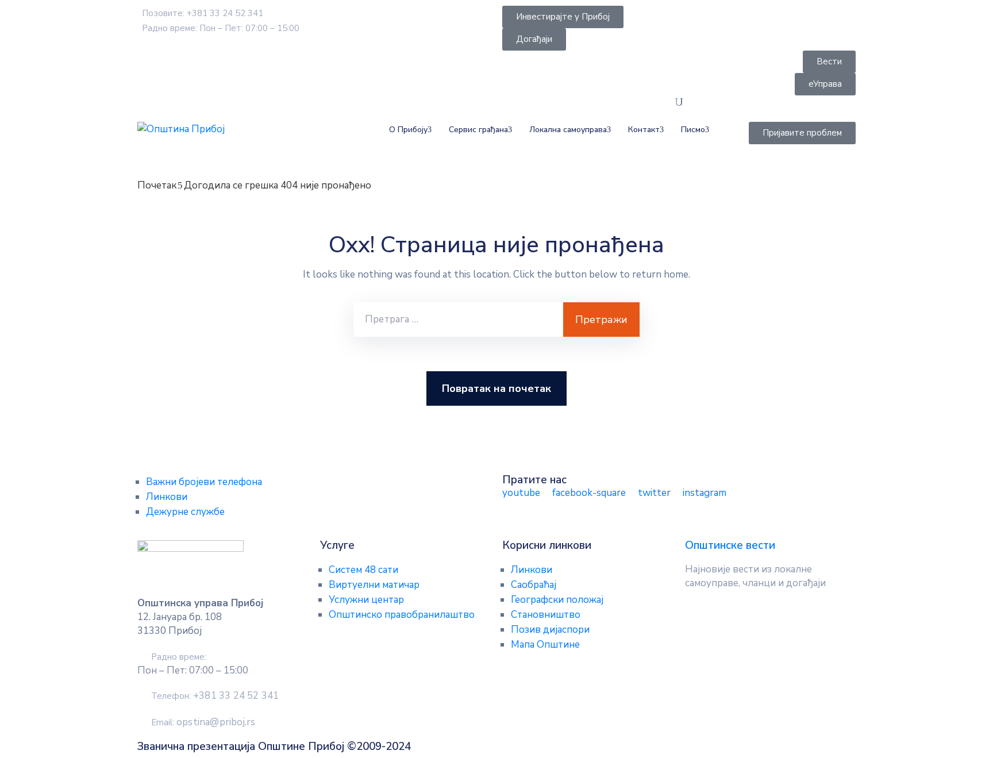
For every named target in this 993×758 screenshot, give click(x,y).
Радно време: (178, 657)
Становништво (545, 614)
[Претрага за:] (458, 319)
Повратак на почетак (496, 388)
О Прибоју (408, 129)
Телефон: (215, 696)
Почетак (156, 185)
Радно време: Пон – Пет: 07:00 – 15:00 (220, 28)
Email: (203, 722)
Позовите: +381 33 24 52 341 (202, 13)
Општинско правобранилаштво (402, 614)
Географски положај (557, 599)
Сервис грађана (478, 129)
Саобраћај (533, 584)
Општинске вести (730, 545)
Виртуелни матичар (374, 584)
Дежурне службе (185, 511)
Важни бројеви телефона (204, 481)
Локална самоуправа (568, 129)
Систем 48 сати (363, 569)
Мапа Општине (545, 644)
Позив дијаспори (550, 629)
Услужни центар (366, 599)
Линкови (166, 496)
